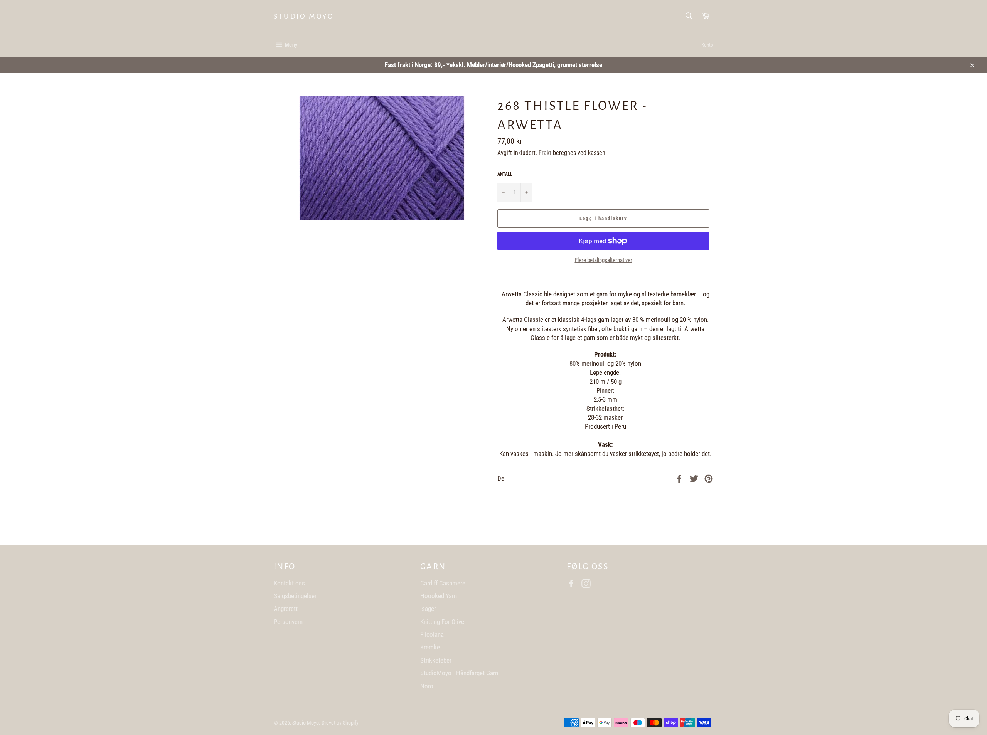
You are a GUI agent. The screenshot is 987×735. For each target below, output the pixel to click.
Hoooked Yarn (438, 596)
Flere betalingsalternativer (603, 260)
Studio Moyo (304, 16)
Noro (426, 686)
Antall (504, 174)
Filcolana (432, 634)
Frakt (545, 152)
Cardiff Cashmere (442, 583)
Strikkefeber (435, 660)
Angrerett (286, 608)
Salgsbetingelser (295, 596)
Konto (707, 45)
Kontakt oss (289, 583)
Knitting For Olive (442, 622)
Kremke (430, 647)
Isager (428, 608)
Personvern (288, 622)
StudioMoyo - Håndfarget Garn (459, 673)
